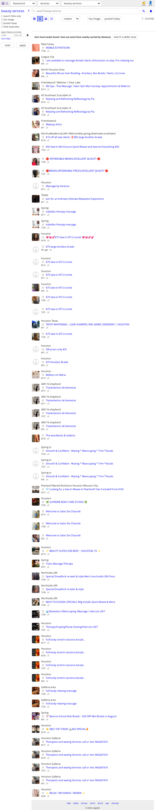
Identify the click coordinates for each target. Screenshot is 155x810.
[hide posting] (48, 51)
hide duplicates (11, 26)
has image (9, 19)
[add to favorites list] (43, 47)
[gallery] (46, 18)
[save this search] (151, 11)
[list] (34, 18)
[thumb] (40, 18)
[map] (51, 18)
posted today (10, 23)
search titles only (12, 16)
